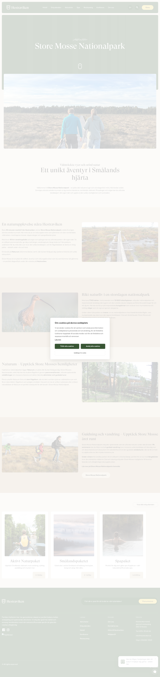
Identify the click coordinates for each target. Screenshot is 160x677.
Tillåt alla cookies (67, 346)
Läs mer (58, 340)
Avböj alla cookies (93, 346)
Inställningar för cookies (80, 353)
